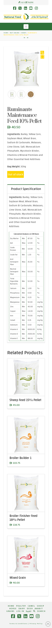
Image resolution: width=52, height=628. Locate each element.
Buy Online (14, 33)
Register (30, 2)
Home (6, 33)
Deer (30, 608)
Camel (31, 606)
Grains (10, 611)
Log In (22, 2)
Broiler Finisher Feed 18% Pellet (23, 518)
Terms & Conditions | (19, 623)
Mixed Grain (18, 578)
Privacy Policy (36, 623)
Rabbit (39, 608)
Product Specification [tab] (26, 189)
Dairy (21, 608)
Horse (13, 608)
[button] (26, 26)
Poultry (21, 606)
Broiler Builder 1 (20, 458)
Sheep (23, 33)
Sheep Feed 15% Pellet (25, 400)
